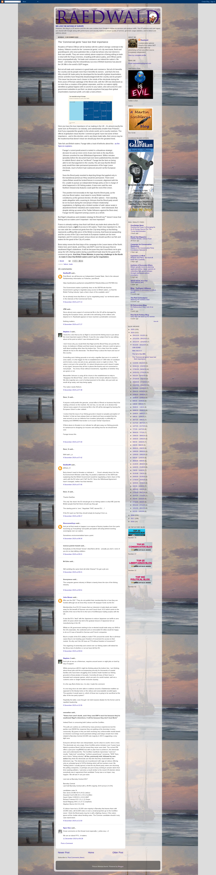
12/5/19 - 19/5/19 (139, 454)
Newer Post (64, 852)
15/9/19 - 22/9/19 (139, 398)
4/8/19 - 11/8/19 (138, 416)
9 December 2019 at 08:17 (72, 516)
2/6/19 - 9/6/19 (138, 445)
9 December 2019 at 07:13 (72, 302)
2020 (133, 329)
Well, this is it (137, 351)
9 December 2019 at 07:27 (72, 324)
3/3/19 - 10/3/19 (138, 486)
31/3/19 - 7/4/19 (138, 473)
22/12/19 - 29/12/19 (140, 338)
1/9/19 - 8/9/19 (138, 404)
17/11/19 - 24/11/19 (140, 369)
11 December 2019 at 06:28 (73, 838)
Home (91, 852)
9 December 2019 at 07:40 (72, 442)
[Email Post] (69, 261)
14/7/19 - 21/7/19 (139, 426)
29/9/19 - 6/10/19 (139, 391)
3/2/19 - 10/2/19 (138, 499)
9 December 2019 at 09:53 (72, 651)
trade (71, 264)
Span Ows (67, 828)
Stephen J (67, 332)
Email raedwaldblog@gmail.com (139, 63)
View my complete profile (137, 55)
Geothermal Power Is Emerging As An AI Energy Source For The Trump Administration (143, 229)
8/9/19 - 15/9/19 (138, 401)
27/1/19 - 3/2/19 (138, 502)
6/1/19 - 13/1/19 (138, 511)
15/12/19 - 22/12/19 (140, 342)
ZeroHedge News (137, 225)
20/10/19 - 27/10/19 (140, 382)
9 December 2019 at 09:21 (72, 554)
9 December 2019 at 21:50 (72, 821)
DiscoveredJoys (69, 523)
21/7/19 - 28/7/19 (139, 423)
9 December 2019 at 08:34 (72, 538)
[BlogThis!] (75, 261)
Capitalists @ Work (138, 256)
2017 (133, 518)
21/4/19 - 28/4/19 (139, 464)
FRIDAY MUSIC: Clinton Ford (141, 239)
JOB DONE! (136, 347)
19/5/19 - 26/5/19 (139, 451)
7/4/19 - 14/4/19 (138, 470)
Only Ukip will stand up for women (143, 316)
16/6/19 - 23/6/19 (139, 439)
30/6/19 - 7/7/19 (138, 432)
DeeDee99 (67, 273)
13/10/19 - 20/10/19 (140, 385)
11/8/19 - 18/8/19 (139, 413)
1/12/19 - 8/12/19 (139, 363)
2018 (133, 515)
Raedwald (144, 40)
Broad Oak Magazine (138, 237)
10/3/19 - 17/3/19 (139, 483)
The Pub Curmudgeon (139, 298)
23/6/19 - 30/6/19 (139, 435)
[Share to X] (78, 261)
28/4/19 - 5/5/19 (138, 461)
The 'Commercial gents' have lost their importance (144, 358)
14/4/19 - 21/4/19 (139, 467)
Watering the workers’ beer (140, 299)
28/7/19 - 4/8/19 (138, 420)
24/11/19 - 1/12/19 (139, 366)
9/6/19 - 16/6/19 (138, 442)
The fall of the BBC (139, 354)
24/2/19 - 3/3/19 (138, 489)
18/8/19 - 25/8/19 (139, 410)
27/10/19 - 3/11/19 (139, 379)
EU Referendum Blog (139, 305)
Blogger (120, 866)
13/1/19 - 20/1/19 (139, 508)
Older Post (117, 852)
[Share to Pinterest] (82, 261)
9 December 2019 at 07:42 (72, 457)
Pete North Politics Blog (140, 315)
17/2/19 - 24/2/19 (139, 492)
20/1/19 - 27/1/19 (139, 505)
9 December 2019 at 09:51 (72, 590)
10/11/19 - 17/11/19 (140, 372)
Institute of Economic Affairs (142, 265)
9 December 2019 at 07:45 (72, 484)
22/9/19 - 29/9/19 (139, 394)
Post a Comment (67, 843)
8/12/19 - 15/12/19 (139, 345)
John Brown (67, 597)
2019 (133, 332)
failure (66, 264)
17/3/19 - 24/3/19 (139, 480)
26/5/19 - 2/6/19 (138, 448)
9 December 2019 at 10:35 (72, 705)
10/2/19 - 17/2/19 (139, 495)
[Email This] (73, 261)
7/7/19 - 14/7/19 (138, 429)
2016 (133, 521)
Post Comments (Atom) (76, 857)
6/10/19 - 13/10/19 (139, 388)
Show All (156, 321)
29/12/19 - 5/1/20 (139, 335)
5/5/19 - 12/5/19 (138, 458)
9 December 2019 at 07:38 (72, 390)
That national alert (137, 282)
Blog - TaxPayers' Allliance (141, 288)
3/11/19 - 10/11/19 (139, 375)
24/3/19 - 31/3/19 (139, 476)
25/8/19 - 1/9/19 (138, 407)
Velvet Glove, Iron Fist (139, 281)
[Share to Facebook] (80, 261)
